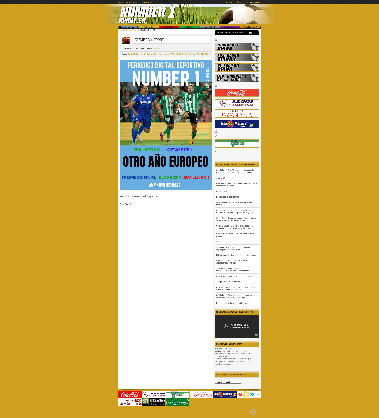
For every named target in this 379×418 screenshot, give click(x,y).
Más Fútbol (210, 27)
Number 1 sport (163, 54)
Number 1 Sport (125, 30)
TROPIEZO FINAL (202, 54)
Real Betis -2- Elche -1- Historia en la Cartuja (234, 276)
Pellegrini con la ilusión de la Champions (232, 303)
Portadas (136, 30)
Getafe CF (131, 54)
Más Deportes (230, 27)
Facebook (229, 2)
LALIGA (153, 54)
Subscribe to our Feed (250, 2)
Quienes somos (133, 2)
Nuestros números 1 (128, 27)
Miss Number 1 (250, 27)
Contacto (147, 2)
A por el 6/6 (220, 178)
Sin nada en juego (223, 242)
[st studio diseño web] (153, 405)
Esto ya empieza (223, 191)
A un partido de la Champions (228, 282)
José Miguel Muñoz (143, 54)
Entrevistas (149, 27)
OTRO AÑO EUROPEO (178, 54)
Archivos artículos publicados (225, 380)
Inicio (120, 2)
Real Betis (189, 27)
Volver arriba (253, 412)
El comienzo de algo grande (227, 197)
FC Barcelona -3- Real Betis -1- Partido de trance (236, 255)
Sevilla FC (169, 27)
